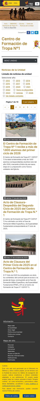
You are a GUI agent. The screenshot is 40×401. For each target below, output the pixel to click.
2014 (28, 81)
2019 (8, 87)
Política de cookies (12, 396)
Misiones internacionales (16, 355)
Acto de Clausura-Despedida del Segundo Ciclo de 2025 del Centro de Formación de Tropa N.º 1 (20, 209)
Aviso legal (11, 330)
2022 (8, 90)
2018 (28, 84)
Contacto (11, 336)
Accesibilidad (12, 328)
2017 (18, 84)
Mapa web (11, 326)
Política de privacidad (15, 332)
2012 (8, 81)
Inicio (5, 23)
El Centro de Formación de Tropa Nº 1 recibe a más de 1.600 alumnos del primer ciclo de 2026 (20, 148)
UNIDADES (13, 23)
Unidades (11, 347)
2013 (18, 81)
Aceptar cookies (29, 396)
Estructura (11, 349)
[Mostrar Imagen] (20, 125)
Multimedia (11, 360)
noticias (19, 93)
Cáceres (21, 23)
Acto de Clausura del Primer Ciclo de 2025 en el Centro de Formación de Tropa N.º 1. (20, 266)
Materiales (11, 351)
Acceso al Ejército (14, 353)
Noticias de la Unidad (26, 26)
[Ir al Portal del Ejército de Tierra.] (20, 13)
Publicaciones (12, 358)
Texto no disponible (24, 90)
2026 (31, 93)
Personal (11, 345)
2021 (28, 87)
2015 (8, 84)
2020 (18, 87)
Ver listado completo (14, 96)
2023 (8, 93)
